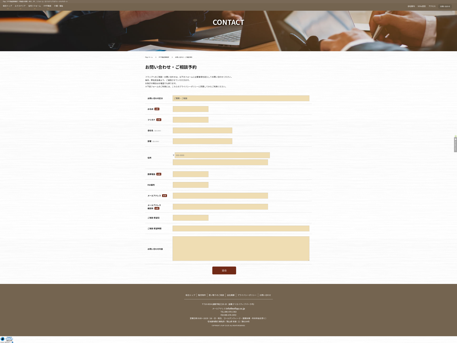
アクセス (432, 6)
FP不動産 (47, 6)
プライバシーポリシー (247, 295)
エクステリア (20, 6)
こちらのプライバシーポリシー (185, 86)
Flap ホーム (149, 57)
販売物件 (202, 295)
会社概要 (231, 295)
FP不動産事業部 (164, 57)
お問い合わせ (445, 6)
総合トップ (7, 6)
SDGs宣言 (422, 6)
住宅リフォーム (34, 6)
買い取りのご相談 (216, 295)
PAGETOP (456, 146)
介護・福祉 (58, 6)
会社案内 (411, 6)
